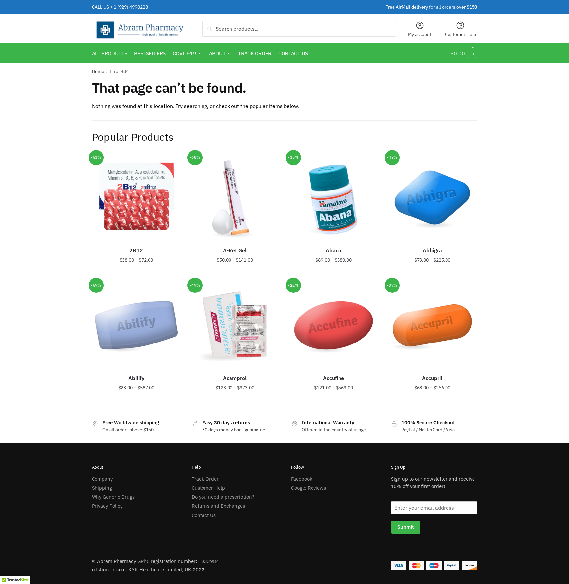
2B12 (136, 250)
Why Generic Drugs (113, 497)
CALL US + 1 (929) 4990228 (120, 7)
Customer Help (460, 34)
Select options (136, 273)
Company (102, 479)
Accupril (432, 378)
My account (419, 34)
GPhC (143, 561)
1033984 (208, 561)
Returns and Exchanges (218, 506)
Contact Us (204, 515)
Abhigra (432, 250)
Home (98, 71)
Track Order (205, 479)
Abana (333, 250)
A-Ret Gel (235, 250)
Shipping (102, 488)
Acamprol (235, 378)
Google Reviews (308, 488)
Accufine (333, 378)
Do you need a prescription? (223, 497)
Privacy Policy (107, 506)
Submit (405, 527)
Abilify (136, 378)
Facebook (301, 479)
